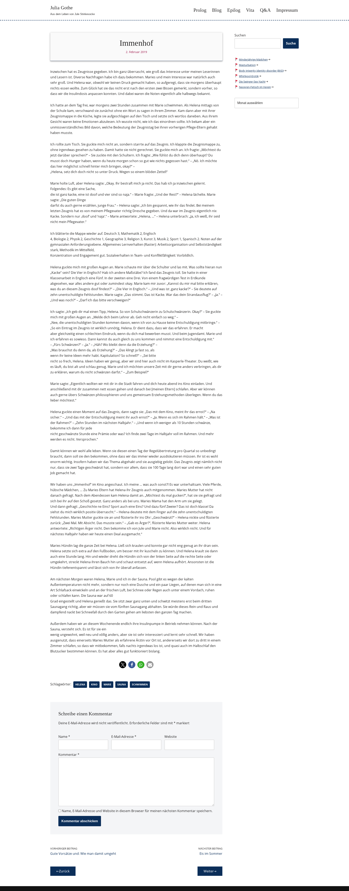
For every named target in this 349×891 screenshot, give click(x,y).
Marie (107, 684)
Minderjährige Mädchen (253, 59)
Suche (291, 43)
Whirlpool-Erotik (249, 76)
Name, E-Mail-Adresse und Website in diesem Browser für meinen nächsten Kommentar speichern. (137, 811)
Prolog (199, 10)
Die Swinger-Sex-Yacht (252, 81)
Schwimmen (140, 684)
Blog (217, 10)
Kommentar (68, 754)
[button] (122, 664)
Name (64, 736)
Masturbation (247, 65)
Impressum (287, 10)
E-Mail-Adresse (123, 736)
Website (170, 736)
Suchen (240, 35)
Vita (250, 10)
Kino (94, 684)
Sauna (121, 684)
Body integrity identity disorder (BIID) (261, 70)
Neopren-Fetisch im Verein (255, 87)
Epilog (233, 10)
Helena (80, 684)
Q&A (265, 10)
